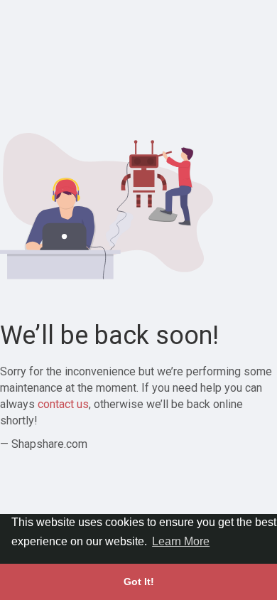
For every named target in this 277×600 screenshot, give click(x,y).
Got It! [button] (139, 581)
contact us (63, 404)
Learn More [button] (181, 541)
